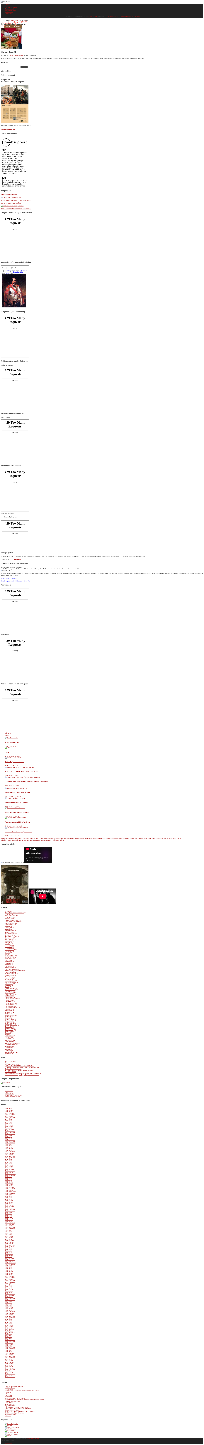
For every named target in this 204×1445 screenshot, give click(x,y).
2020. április (8, 1181)
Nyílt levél (8, 985)
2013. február (9, 1309)
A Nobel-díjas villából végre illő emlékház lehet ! (19, 1070)
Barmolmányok (9, 923)
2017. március (9, 1236)
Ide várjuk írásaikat (10, 10)
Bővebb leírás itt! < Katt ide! (8, 578)
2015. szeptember (10, 1263)
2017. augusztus (10, 1229)
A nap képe (8, 914)
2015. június (8, 1267)
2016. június (8, 1249)
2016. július (8, 1248)
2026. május (8, 1108)
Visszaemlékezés (10, 1052)
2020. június (8, 1178)
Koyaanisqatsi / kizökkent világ (14, 970)
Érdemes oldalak (10, 1388)
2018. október (9, 1208)
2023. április (8, 1138)
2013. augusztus (10, 1300)
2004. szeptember (10, 1369)
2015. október (9, 1261)
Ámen (7, 752)
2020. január (8, 1186)
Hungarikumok (9, 950)
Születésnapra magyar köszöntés (130, 16)
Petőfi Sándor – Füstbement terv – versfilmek (18, 1408)
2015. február (9, 1273)
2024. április (8, 1123)
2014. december (10, 1276)
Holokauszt (8, 945)
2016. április (8, 1252)
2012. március (9, 1325)
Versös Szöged (9, 1046)
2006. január (8, 1365)
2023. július (8, 1135)
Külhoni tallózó (9, 972)
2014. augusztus (10, 1282)
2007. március (9, 1360)
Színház (7, 1018)
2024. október (9, 1116)
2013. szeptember (10, 1298)
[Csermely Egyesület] (11, 1424)
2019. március (9, 1200)
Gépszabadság (9, 1389)
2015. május (8, 1269)
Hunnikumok (8, 951)
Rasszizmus (8, 1001)
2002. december (10, 1374)
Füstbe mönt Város (10, 936)
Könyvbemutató (9, 967)
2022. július (8, 1144)
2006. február (9, 1363)
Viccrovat (7, 1049)
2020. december (10, 1169)
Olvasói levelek (9, 988)
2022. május (8, 1146)
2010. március (9, 1343)
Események (8, 932)
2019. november (10, 1189)
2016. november (10, 1242)
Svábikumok (8, 1012)
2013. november (10, 1295)
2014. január (8, 1292)
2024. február (9, 1126)
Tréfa (6, 1034)
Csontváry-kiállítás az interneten (17, 812)
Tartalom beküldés (10, 1414)
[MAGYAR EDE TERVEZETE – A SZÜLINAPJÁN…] (20, 767)
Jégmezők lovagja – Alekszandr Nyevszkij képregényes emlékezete (24, 1399)
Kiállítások (8, 961)
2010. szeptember (10, 1341)
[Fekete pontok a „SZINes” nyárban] (16, 818)
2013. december (10, 1294)
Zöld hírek (8, 1053)
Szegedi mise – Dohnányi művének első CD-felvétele (20, 1411)
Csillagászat (8, 929)
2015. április (8, 1270)
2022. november (10, 1140)
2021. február (9, 1166)
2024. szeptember (10, 1117)
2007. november (10, 1353)
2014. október (9, 1279)
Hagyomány (8, 939)
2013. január (8, 1310)
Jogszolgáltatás (18, 56)
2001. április (8, 1375)
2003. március (9, 1372)
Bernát (95, 16)
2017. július (8, 1230)
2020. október (9, 1172)
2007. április (8, 1359)
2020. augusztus (10, 1175)
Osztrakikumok (9, 996)
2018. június (8, 1214)
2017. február (9, 1237)
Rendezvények (9, 1003)
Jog (6, 954)
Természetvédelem (10, 1025)
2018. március (9, 1218)
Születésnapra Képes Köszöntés (14, 1413)
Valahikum (8, 1039)
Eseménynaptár (9, 9)
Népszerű (8, 734)
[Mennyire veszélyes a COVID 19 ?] (16, 798)
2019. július (8, 1194)
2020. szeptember (10, 1174)
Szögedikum (8, 1022)
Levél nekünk (9, 12)
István (90, 16)
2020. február (9, 1184)
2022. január (8, 1150)
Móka (6, 976)
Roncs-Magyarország (11, 1007)
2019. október (9, 1190)
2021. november (10, 1153)
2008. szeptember (10, 1347)
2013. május (8, 1304)
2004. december (10, 1368)
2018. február (9, 1220)
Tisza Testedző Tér (12, 742)
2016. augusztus (10, 1246)
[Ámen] (7, 747)
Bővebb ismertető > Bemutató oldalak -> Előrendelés (16, 200)
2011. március (9, 1338)
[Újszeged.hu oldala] (8, 1436)
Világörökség (9, 1050)
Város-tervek (8, 1040)
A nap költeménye (10, 916)
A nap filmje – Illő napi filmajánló (14, 913)
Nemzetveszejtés (10, 982)
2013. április (8, 1306)
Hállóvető (8, 1392)
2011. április (8, 1337)
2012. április (8, 1323)
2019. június (8, 1196)
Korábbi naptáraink (8, 129)
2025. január (8, 1111)
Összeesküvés (9, 994)
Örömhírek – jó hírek (11, 7)
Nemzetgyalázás (10, 981)
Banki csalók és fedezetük (12, 921)
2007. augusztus (10, 1357)
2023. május (8, 1137)
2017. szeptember (10, 1227)
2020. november (10, 1171)
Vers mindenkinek (10, 1044)
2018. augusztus (10, 1211)
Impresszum (8, 1396)
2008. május (8, 1351)
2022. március (9, 1149)
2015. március (9, 1271)
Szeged (7, 1013)
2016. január (8, 1257)
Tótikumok (8, 1033)
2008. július (8, 1350)
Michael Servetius (10, 1405)
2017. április (8, 1234)
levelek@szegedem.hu (33, 1438)
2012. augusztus (10, 1317)
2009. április (8, 1346)
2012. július (8, 1319)
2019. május (8, 1197)
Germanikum (9, 938)
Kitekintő (7, 963)
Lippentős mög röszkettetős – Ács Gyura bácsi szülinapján (26, 781)
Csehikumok (8, 927)
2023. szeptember (10, 1132)
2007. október (9, 1354)
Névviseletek (9, 984)
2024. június (8, 1120)
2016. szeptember (10, 1245)
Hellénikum (8, 941)
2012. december (10, 1311)
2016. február (9, 1255)
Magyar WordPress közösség (13, 1095)
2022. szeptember (10, 1141)
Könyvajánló (8, 966)
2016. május (8, 1251)
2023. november (10, 1131)
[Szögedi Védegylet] (11, 1434)
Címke (7, 735)
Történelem (8, 1031)
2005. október (9, 1366)
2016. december (10, 1240)
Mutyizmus (8, 979)
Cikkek (7, 926)
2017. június (8, 1231)
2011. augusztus (10, 1332)
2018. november (10, 1206)
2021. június (8, 1160)
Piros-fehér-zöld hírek (11, 999)
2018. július (8, 1212)
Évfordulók (8, 935)
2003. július (8, 1371)
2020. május (8, 1180)
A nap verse (8, 917)
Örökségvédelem (10, 990)
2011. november (9, 1329)
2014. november (10, 1277)
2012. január (8, 1328)
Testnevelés (8, 1027)
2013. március (9, 1307)
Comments (9, 1094)
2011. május (8, 1335)
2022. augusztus (10, 1143)
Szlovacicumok (9, 1019)
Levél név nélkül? (10, 1404)
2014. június (8, 1285)
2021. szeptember (10, 1156)
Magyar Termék (8, 52)
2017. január (8, 1239)
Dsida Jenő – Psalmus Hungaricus (15, 1386)
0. (5, 1378)
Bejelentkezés (9, 1091)
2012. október (9, 1314)
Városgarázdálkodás (11, 1043)
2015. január (8, 1274)
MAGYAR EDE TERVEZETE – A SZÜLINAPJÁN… (22, 772)
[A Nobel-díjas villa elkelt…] (13, 757)
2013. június (8, 1303)
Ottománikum (9, 997)
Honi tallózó (8, 947)
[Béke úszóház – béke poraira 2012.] (16, 788)
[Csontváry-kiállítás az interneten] (15, 808)
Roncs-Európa (9, 1006)
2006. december (10, 1362)
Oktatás (7, 987)
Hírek (6, 942)
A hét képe (8, 911)
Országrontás (9, 993)
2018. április (8, 1217)
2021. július (8, 1159)
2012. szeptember (10, 1316)
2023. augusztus (10, 1134)
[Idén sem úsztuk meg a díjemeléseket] (16, 827)
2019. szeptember (10, 1191)
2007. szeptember (10, 1356)
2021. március (9, 1165)
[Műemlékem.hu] (10, 1429)
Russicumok (8, 1009)
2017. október (9, 1226)
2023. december (10, 1129)
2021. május (8, 1162)
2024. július (8, 1119)
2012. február (9, 1326)
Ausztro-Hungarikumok (11, 920)
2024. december (10, 1113)
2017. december (10, 1223)
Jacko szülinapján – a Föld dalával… (15, 1398)
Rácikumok (8, 1000)
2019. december (10, 1187)
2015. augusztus (10, 1264)
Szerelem (8, 1016)
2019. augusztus (10, 1193)
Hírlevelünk (8, 13)
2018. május (8, 1215)
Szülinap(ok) (8, 1024)
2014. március (9, 1289)
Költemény (8, 964)
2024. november (10, 1114)
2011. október (9, 1331)
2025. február (9, 1110)
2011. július (8, 1334)
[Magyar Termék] (11, 48)
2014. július (8, 1283)
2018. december (10, 1205)
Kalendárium (9, 959)
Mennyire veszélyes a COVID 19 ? (17, 802)
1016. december (10, 1377)
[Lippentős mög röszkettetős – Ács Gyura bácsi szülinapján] (22, 777)
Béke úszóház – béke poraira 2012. (17, 792)
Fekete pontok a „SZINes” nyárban (17, 822)
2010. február (9, 1344)
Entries (8, 1092)
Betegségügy (9, 924)
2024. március (9, 1125)
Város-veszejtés (9, 1041)
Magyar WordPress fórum (12, 1097)
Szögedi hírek (9, 1021)
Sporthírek (8, 1010)
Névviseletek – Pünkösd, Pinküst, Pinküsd (17, 1407)
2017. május (8, 1233)
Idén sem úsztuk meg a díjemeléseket (18, 832)
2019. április (8, 1199)
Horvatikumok (9, 948)
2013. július (8, 1301)
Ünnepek (7, 1037)
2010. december (10, 1340)
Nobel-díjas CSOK (10, 1072)
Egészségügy (9, 930)
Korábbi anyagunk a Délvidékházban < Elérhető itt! (15, 581)
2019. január (8, 1203)
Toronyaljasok (9, 1030)
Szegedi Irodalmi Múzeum (12, 1410)
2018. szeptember (10, 1209)
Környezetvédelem (10, 969)
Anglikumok (8, 919)
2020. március (9, 1183)
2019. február (9, 1202)
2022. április (8, 1147)
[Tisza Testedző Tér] (11, 738)
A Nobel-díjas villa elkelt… (14, 762)
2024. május (8, 1122)
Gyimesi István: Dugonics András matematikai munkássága (22, 1391)
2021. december (10, 1151)
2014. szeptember (10, 1280)
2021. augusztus (10, 1157)
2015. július (8, 1266)
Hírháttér (11, 56)
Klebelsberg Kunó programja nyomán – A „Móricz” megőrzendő (23, 1073)
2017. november (10, 1224)
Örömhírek (8, 991)
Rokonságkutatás (10, 1004)
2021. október (9, 1154)
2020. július (8, 1177)
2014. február (9, 1291)
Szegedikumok (9, 1015)
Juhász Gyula (9, 957)
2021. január (8, 1168)
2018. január (8, 1221)
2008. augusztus (10, 1349)
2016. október (9, 1243)
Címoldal (7, 4)
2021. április (8, 1163)
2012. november (10, 1313)
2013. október (9, 1297)
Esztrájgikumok (9, 933)
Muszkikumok (9, 978)
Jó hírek (7, 953)
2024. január (8, 1128)
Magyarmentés (9, 975)
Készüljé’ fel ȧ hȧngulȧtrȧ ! (12, 1401)
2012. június (8, 1320)
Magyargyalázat (9, 973)
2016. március (9, 1254)
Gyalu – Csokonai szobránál (13, 1069)
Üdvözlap (8, 6)
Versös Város (9, 1047)
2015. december (10, 1258)
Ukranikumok (9, 1036)
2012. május (8, 1322)
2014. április (8, 1288)
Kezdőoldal (14, 20)
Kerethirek (8, 960)
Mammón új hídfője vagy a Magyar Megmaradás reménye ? (22, 1075)
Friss (6, 732)
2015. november (10, 1260)
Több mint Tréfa (9, 1028)
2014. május (8, 1286)
